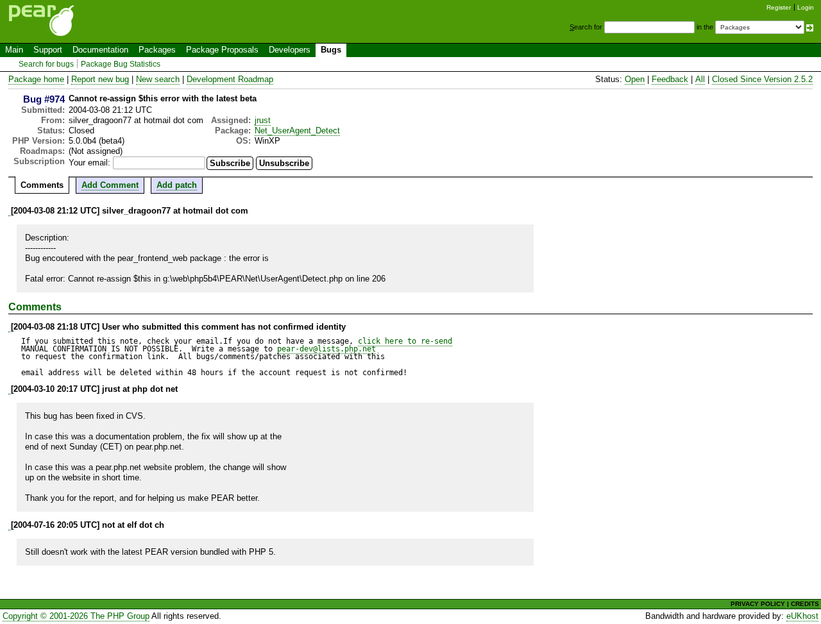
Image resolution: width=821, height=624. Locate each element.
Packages (157, 50)
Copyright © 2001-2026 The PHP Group (76, 616)
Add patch (177, 185)
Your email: (89, 162)
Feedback (670, 79)
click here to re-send (405, 341)
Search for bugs (46, 64)
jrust (263, 120)
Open (635, 79)
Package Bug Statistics (120, 64)
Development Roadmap (230, 79)
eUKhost (802, 616)
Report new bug (100, 79)
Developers (289, 50)
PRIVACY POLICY (758, 603)
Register (778, 7)
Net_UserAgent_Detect (297, 130)
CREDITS (805, 603)
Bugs (331, 50)
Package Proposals (222, 50)
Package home (36, 79)
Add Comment (110, 185)
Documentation (100, 50)
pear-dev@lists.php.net (326, 348)
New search (158, 79)
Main (14, 50)
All (700, 79)
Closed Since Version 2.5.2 (762, 79)
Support (47, 50)
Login (805, 7)
